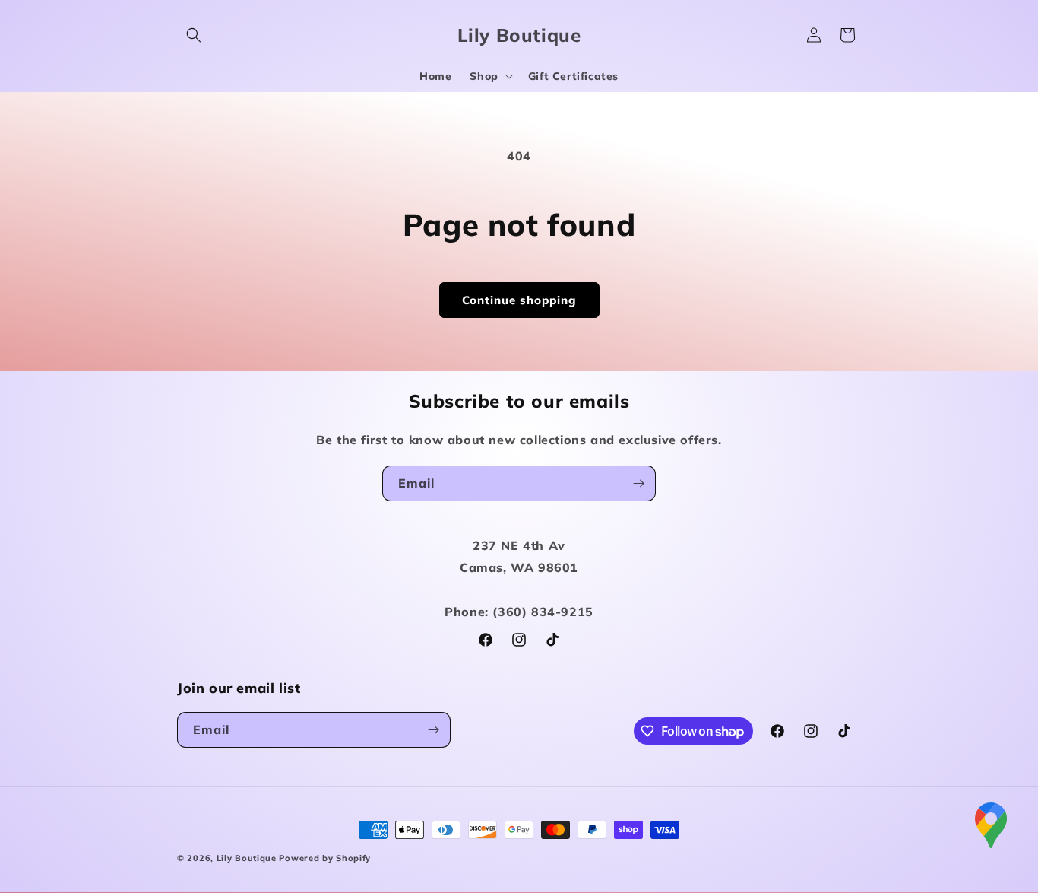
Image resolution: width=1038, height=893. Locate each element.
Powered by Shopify (325, 858)
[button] (193, 35)
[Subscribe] (638, 483)
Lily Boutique (247, 858)
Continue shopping (519, 300)
